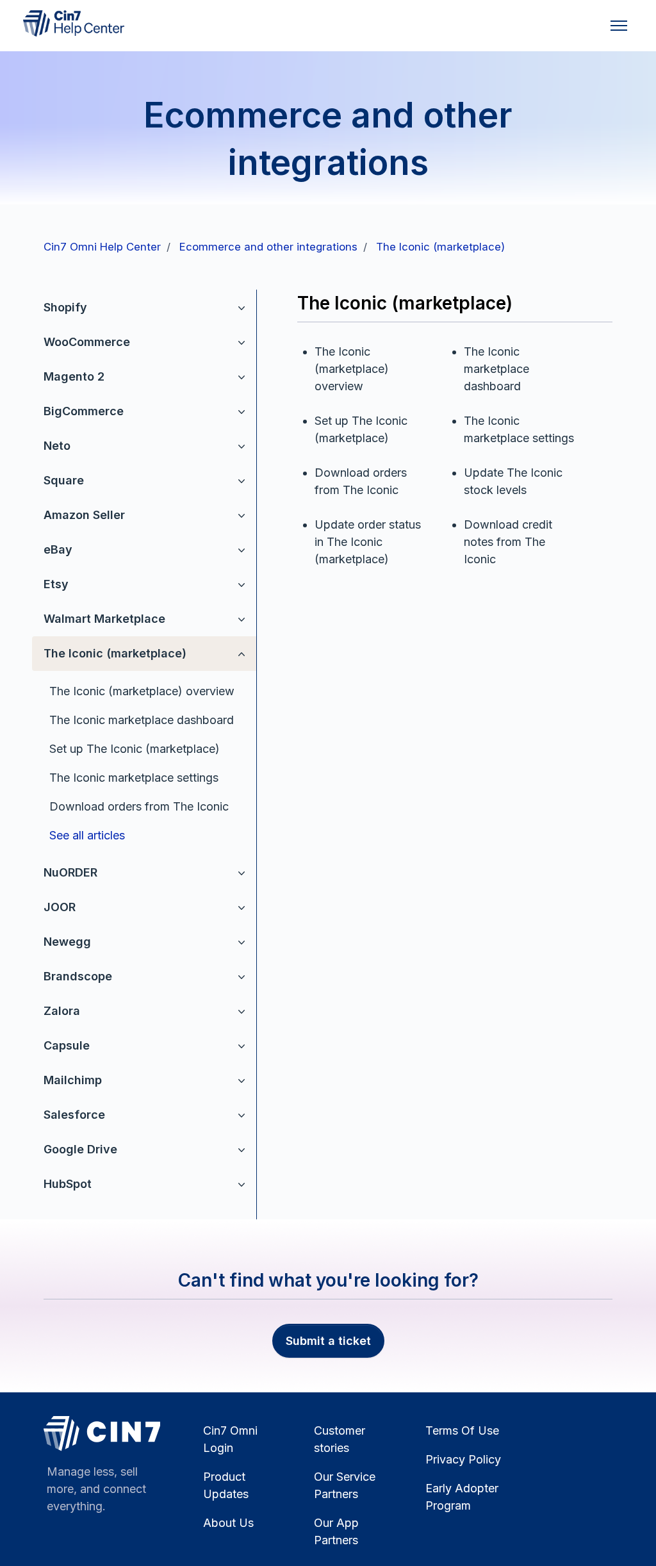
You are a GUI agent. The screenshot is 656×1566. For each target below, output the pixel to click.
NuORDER (70, 872)
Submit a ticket (328, 1341)
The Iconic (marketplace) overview (141, 691)
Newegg (67, 941)
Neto (57, 445)
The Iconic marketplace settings (133, 777)
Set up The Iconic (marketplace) (134, 748)
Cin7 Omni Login (230, 1439)
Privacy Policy (463, 1459)
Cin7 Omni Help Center (102, 246)
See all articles (87, 835)
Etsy (56, 584)
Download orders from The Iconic (139, 806)
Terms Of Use (462, 1430)
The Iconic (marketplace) (440, 246)
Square (64, 480)
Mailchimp (73, 1080)
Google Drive (80, 1149)
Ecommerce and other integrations (268, 246)
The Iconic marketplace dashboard (141, 720)
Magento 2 (74, 376)
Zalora (62, 1011)
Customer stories (339, 1439)
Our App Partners (336, 1531)
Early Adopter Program (461, 1496)
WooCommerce (87, 342)
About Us (228, 1522)
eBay (58, 549)
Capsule (67, 1045)
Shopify (65, 307)
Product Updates (226, 1485)
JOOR (60, 907)
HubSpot (68, 1184)
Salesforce (74, 1114)
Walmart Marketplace (104, 618)
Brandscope (78, 976)
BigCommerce (84, 411)
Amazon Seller (84, 515)
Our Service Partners (344, 1485)
